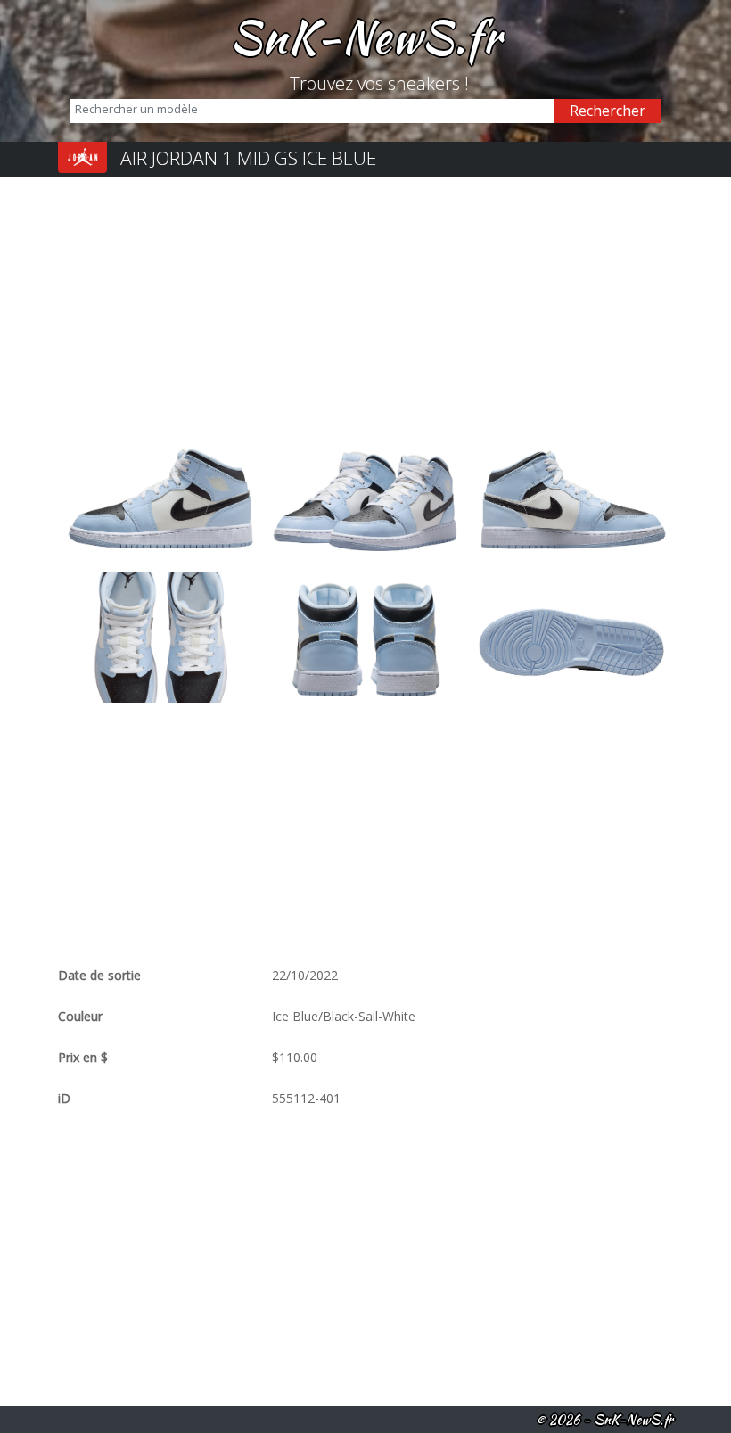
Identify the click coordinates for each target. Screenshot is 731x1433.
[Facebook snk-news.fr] (269, 83)
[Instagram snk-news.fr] (283, 83)
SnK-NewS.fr (366, 36)
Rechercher (607, 110)
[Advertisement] (365, 302)
